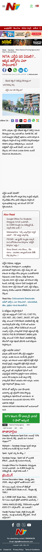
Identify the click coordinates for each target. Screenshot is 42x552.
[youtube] (29, 525)
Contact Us (7, 549)
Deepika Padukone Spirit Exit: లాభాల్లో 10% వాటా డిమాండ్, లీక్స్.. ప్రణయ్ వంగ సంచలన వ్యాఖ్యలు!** (20, 438)
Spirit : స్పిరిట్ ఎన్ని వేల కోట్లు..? (13, 453)
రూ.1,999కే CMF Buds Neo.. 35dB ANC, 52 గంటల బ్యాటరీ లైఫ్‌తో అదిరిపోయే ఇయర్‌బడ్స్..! (20, 498)
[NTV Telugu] (12, 6)
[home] (1, 28)
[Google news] (29, 121)
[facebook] (4, 70)
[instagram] (18, 525)
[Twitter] (20, 121)
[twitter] (10, 70)
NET (16, 428)
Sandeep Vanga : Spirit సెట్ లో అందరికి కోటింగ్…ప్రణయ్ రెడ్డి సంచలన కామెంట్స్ (18, 459)
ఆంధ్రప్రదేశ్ (8, 28)
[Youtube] (25, 121)
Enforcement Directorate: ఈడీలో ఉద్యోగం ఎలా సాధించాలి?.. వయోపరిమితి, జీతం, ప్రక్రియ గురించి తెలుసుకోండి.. (20, 302)
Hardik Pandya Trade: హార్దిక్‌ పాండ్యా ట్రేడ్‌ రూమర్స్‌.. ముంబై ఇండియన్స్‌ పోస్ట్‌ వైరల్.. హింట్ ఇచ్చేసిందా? (19, 514)
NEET (28, 425)
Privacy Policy (18, 549)
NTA (21, 428)
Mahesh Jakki (33, 74)
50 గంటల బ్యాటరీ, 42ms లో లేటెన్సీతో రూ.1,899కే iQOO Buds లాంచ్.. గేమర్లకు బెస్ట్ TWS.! (19, 489)
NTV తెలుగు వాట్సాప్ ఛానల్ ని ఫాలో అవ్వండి (21, 418)
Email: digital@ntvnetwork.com (21, 541)
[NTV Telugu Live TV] (37, 6)
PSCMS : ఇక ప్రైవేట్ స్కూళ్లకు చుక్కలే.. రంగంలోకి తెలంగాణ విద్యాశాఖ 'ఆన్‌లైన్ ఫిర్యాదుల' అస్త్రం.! (21, 242)
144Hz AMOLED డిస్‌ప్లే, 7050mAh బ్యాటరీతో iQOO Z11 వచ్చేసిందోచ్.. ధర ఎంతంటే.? (20, 505)
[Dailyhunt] (37, 121)
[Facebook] (12, 121)
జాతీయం (36, 28)
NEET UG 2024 (7, 428)
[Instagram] (16, 121)
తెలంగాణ (17, 28)
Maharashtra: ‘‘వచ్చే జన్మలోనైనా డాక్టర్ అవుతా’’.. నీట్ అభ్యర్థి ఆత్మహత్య (21, 233)
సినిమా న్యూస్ (26, 28)
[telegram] (26, 70)
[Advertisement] (21, 171)
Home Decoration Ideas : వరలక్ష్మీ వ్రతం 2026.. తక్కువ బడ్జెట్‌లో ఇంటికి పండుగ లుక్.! (18, 480)
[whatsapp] (15, 70)
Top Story (11, 50)
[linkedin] (20, 70)
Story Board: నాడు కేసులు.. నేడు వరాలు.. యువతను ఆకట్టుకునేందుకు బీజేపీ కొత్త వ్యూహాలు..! (21, 252)
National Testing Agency (16, 425)
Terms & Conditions (32, 549)
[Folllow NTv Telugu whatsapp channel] (31, 6)
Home (4, 50)
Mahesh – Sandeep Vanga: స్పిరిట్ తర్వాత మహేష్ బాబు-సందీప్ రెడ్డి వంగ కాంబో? (19, 447)
